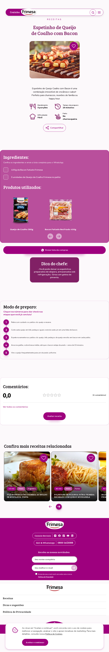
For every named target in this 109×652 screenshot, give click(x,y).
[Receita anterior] (50, 507)
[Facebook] (59, 536)
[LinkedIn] (72, 536)
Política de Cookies (53, 634)
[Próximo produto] (59, 236)
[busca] (93, 12)
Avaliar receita (54, 416)
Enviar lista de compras (56, 250)
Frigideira (32, 489)
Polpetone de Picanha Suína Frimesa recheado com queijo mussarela (74, 495)
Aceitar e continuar (35, 642)
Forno (77, 489)
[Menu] (99, 12)
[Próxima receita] (59, 507)
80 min (59, 489)
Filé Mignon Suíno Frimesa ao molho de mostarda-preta (27, 495)
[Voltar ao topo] (54, 622)
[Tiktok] (64, 536)
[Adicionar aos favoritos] (74, 46)
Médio (21, 489)
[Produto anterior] (50, 236)
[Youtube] (68, 536)
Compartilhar (56, 127)
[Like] (43, 458)
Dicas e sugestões (13, 605)
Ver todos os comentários (15, 407)
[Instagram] (55, 536)
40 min (11, 489)
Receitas (8, 598)
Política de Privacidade (45, 577)
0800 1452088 (65, 542)
